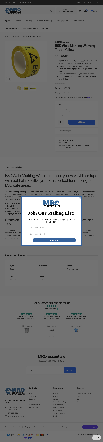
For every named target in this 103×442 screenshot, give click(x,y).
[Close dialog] (80, 198)
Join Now (54, 240)
